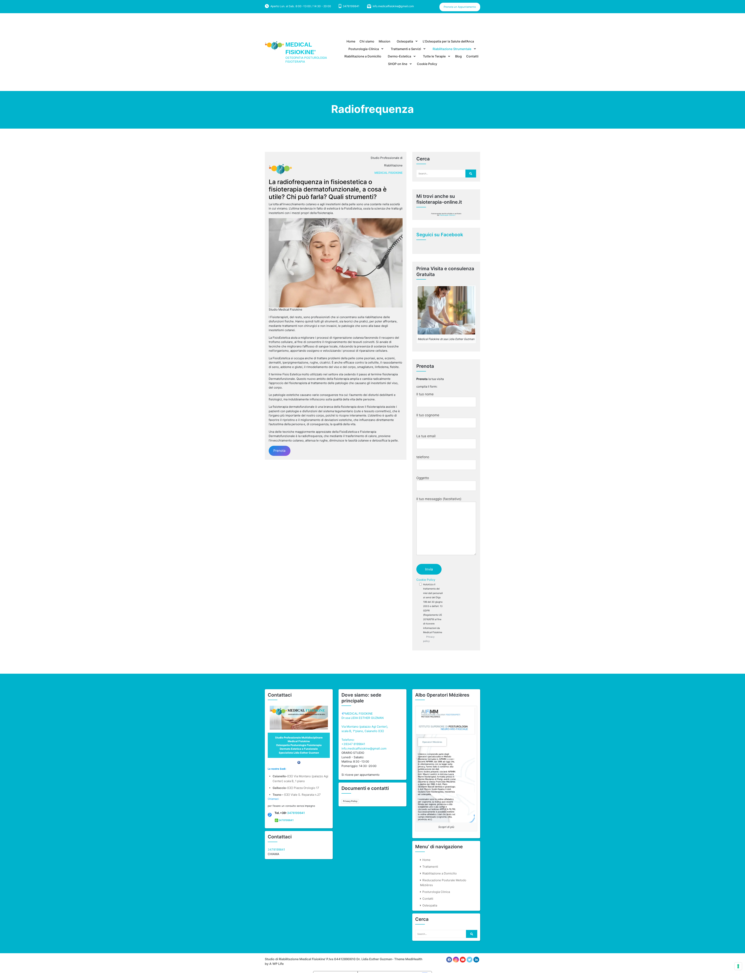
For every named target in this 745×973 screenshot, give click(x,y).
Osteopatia (405, 41)
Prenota (279, 451)
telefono (422, 457)
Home (351, 41)
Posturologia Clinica (436, 892)
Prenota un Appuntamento (460, 6)
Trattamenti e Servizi (406, 49)
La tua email (426, 436)
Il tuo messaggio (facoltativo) (438, 499)
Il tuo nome (425, 394)
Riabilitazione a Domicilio (362, 56)
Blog (458, 56)
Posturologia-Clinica (363, 49)
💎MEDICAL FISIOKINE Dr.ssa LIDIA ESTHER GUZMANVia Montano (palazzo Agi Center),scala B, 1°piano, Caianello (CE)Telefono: (364, 727)
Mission (384, 41)
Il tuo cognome (427, 415)
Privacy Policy (350, 801)
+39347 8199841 (353, 744)
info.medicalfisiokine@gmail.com (393, 6)
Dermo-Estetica (399, 56)
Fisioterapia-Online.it (447, 215)
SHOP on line (397, 64)
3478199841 (296, 813)
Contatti (472, 56)
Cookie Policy (427, 64)
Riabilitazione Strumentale (452, 49)
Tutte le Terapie (434, 56)
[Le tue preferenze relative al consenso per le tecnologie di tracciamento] (738, 966)
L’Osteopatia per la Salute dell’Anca (448, 41)
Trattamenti (430, 866)
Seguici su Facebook (439, 234)
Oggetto (422, 478)
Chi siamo (367, 41)
